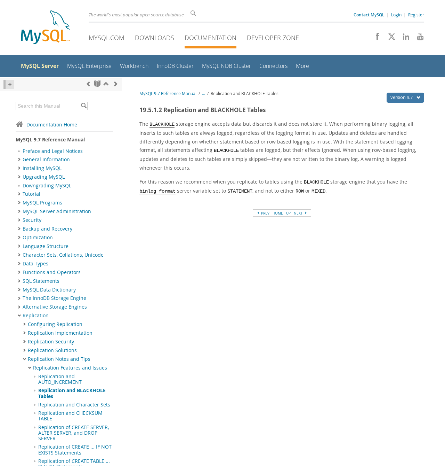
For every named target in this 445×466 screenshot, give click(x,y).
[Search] (83, 106)
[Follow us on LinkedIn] (403, 38)
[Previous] (88, 83)
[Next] (116, 83)
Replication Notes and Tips (59, 359)
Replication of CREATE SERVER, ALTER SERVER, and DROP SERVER (73, 433)
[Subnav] (19, 159)
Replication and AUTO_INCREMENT (60, 379)
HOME (278, 213)
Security (32, 220)
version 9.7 (402, 97)
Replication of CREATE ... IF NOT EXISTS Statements (75, 450)
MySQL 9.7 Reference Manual (167, 93)
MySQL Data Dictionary (49, 290)
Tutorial (31, 194)
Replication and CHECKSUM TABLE (70, 416)
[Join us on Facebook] (375, 38)
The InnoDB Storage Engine (54, 298)
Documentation (210, 37)
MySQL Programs (42, 203)
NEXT (299, 213)
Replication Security (51, 342)
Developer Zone (273, 37)
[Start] (97, 83)
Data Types (35, 264)
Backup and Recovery (47, 229)
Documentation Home (51, 124)
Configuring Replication (55, 324)
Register (416, 14)
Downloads (154, 37)
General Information (46, 159)
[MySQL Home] (45, 28)
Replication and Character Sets (74, 405)
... (203, 93)
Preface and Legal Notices (53, 151)
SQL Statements (41, 281)
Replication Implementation (60, 333)
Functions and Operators (52, 272)
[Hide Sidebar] (8, 84)
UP (288, 213)
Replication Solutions (52, 350)
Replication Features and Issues (70, 368)
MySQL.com (106, 37)
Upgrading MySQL (44, 177)
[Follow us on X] (389, 38)
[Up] (106, 83)
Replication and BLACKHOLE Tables (72, 393)
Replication (36, 315)
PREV (264, 213)
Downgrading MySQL (47, 185)
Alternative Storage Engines (55, 307)
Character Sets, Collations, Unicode (63, 255)
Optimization (38, 237)
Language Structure (45, 246)
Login (396, 14)
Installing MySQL (42, 168)
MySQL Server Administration (57, 211)
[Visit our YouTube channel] (417, 38)
